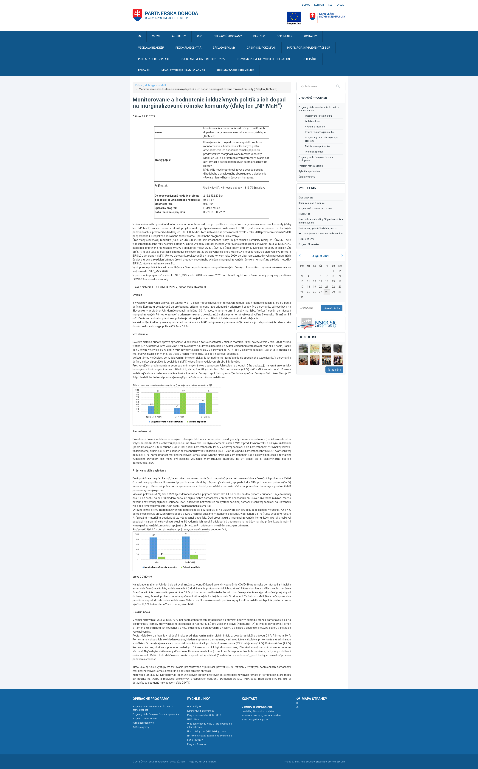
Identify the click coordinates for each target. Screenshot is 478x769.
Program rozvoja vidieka (311, 166)
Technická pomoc (314, 151)
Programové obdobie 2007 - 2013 (315, 208)
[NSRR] (317, 322)
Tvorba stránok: (292, 761)
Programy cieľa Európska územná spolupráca (316, 159)
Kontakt (319, 5)
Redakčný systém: (326, 761)
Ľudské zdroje (312, 121)
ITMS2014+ (304, 214)
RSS (330, 5)
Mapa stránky (314, 699)
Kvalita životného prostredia (319, 132)
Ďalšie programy (307, 176)
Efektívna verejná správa (317, 146)
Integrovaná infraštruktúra (318, 116)
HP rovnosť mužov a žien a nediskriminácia (321, 233)
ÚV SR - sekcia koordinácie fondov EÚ (160, 761)
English (341, 5)
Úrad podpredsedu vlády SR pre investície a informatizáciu (321, 221)
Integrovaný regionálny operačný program (322, 139)
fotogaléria (334, 369)
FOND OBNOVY (306, 239)
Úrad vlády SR (306, 197)
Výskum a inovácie (315, 126)
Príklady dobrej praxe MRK (150, 85)
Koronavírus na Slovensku (312, 203)
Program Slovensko (309, 244)
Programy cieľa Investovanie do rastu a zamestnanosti (319, 109)
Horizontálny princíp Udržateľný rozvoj (318, 228)
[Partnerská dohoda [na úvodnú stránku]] (165, 15)
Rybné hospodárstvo (309, 171)
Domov (306, 5)
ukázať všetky (332, 308)
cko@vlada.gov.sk (258, 719)
